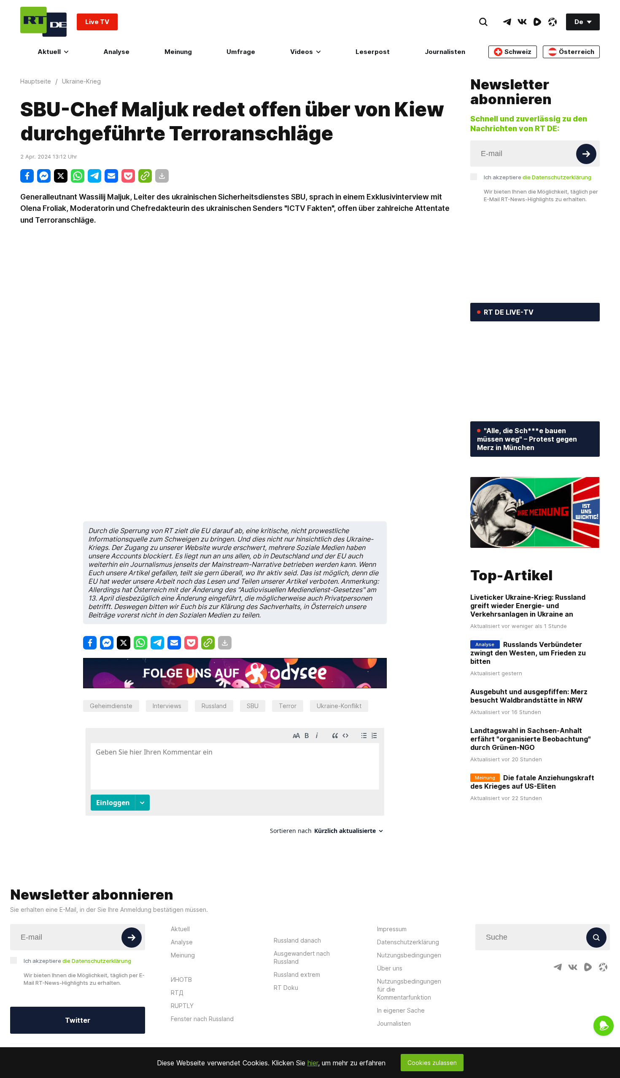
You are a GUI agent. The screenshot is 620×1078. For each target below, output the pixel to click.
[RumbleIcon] (537, 22)
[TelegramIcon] (507, 22)
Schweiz (517, 52)
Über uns (389, 968)
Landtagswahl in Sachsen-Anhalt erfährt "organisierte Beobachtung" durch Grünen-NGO (530, 739)
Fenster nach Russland (202, 1018)
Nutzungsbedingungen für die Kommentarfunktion (409, 989)
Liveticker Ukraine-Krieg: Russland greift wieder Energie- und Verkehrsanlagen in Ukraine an (527, 605)
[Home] (43, 22)
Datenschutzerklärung (408, 942)
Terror (288, 705)
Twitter (77, 1020)
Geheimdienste (111, 705)
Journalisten (445, 52)
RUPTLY (182, 1005)
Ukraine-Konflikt (339, 705)
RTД (177, 992)
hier (312, 1063)
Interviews (167, 705)
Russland (214, 705)
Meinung (178, 52)
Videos (301, 52)
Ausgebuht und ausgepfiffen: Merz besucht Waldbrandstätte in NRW (529, 695)
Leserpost (373, 52)
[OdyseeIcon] (552, 22)
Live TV (97, 22)
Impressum (392, 928)
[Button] (586, 154)
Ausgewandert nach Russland (302, 957)
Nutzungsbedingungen (409, 955)
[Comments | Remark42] (235, 784)
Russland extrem (297, 974)
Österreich (576, 52)
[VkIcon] (522, 22)
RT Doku (286, 987)
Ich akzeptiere (537, 177)
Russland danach (297, 940)
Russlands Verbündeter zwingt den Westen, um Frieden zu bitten (528, 653)
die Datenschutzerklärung (557, 177)
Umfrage (240, 52)
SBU (253, 705)
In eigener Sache (401, 1010)
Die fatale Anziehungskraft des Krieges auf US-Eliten (532, 781)
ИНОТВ (181, 979)
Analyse (116, 52)
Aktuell (49, 52)
